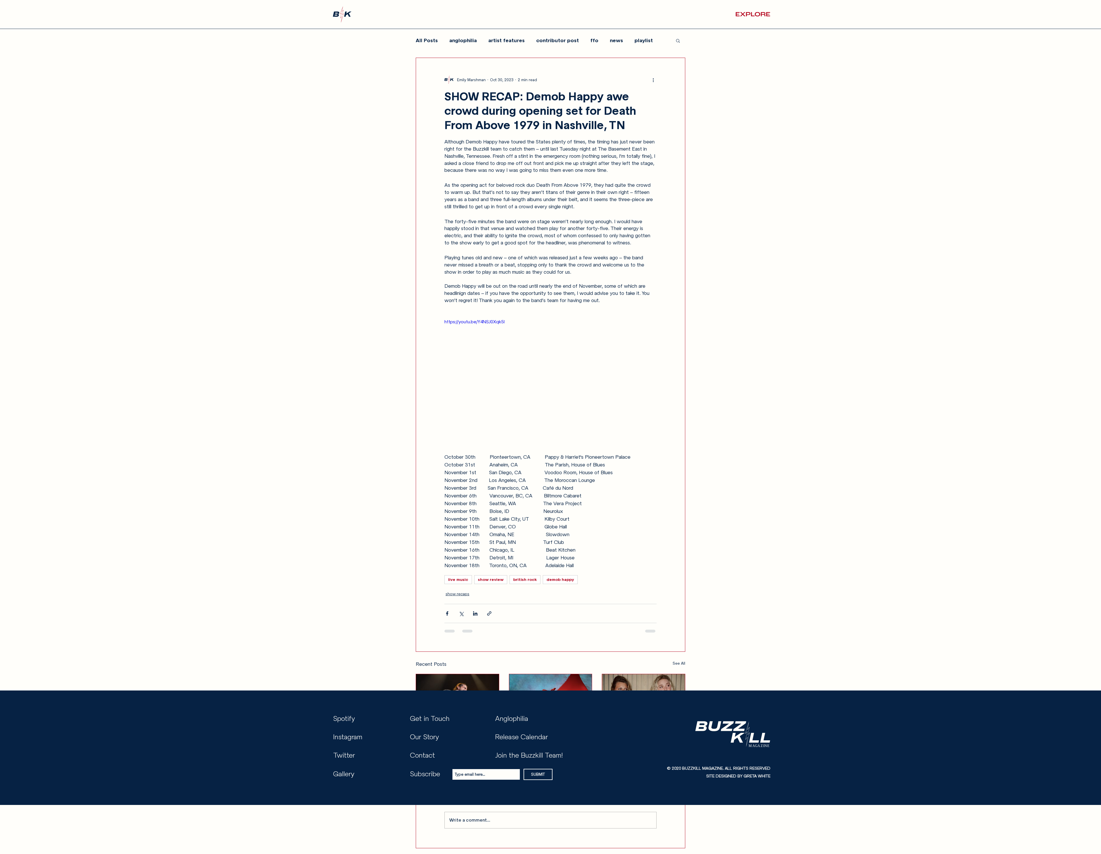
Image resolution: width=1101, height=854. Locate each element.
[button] (753, 14)
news (616, 40)
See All (679, 663)
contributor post (557, 40)
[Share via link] (489, 613)
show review (490, 579)
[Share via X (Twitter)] (461, 613)
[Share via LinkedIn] (475, 613)
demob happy (560, 579)
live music (458, 579)
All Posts (427, 40)
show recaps (457, 594)
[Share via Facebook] (447, 613)
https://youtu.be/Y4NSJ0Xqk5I (474, 321)
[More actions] (653, 79)
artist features (506, 40)
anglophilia (463, 40)
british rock (525, 579)
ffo (594, 40)
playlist (644, 40)
